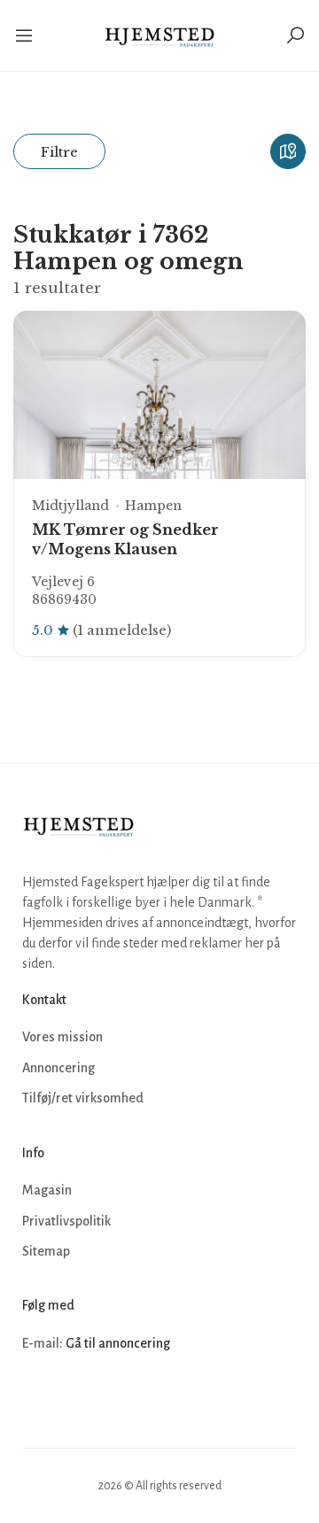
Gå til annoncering (118, 1343)
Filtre (59, 151)
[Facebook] (38, 1396)
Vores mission (62, 1037)
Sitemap (46, 1251)
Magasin (47, 1190)
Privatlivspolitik (66, 1221)
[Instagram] (77, 1396)
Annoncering (58, 1068)
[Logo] (160, 35)
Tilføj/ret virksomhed (83, 1098)
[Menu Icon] (31, 35)
